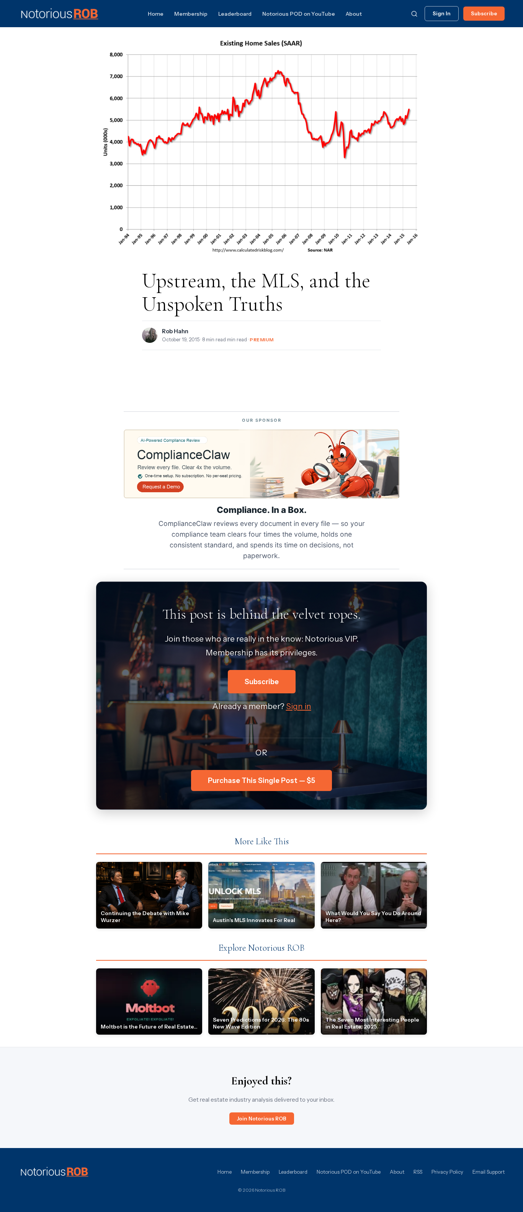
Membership (191, 13)
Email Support (488, 1172)
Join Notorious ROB (261, 1118)
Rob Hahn (175, 331)
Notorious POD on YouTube (298, 13)
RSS (417, 1172)
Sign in (298, 706)
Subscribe (484, 13)
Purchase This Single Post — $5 (261, 780)
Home (155, 13)
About (354, 13)
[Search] (414, 14)
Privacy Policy (447, 1172)
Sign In (442, 13)
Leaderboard (235, 13)
